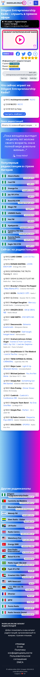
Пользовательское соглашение (20, 657)
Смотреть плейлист (13, 114)
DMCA (20, 662)
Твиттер (24, 78)
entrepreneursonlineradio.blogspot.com (21, 75)
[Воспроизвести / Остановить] (24, 2)
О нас (20, 646)
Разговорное (14, 69)
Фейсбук (33, 78)
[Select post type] (27, 125)
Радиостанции (21, 22)
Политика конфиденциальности (20, 651)
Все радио (9, 22)
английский (13, 66)
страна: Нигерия (10, 24)
